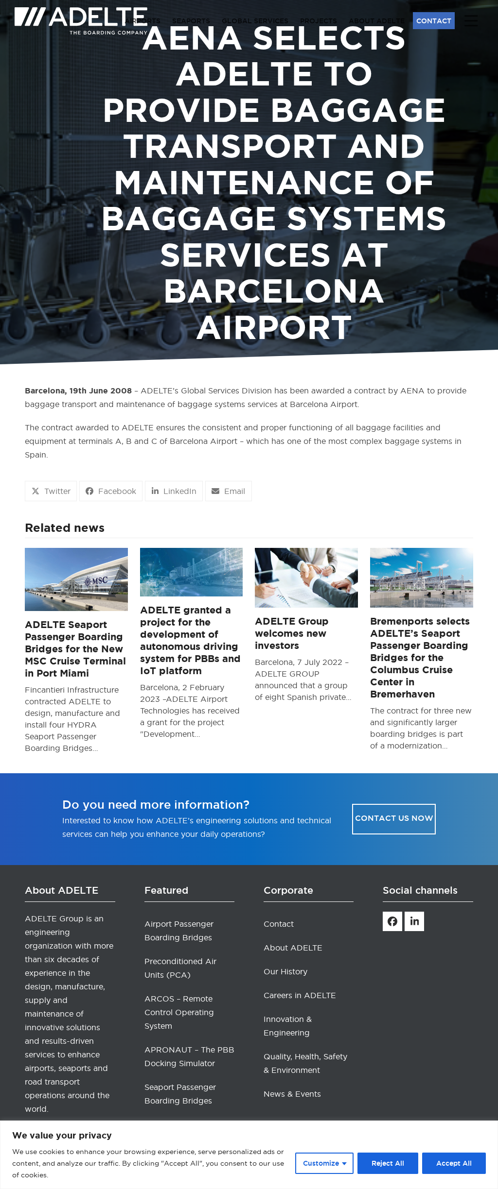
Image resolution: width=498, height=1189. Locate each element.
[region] (249, 1155)
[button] (51, 491)
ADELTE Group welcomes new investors (292, 633)
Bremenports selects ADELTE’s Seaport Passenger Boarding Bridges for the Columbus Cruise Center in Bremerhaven (420, 657)
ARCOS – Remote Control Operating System (179, 1012)
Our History (285, 971)
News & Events (292, 1094)
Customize (321, 1163)
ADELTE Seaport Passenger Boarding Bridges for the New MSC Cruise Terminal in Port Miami (75, 649)
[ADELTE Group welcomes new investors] (306, 576)
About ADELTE (293, 947)
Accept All (454, 1163)
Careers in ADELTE (300, 995)
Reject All (388, 1163)
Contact (279, 924)
